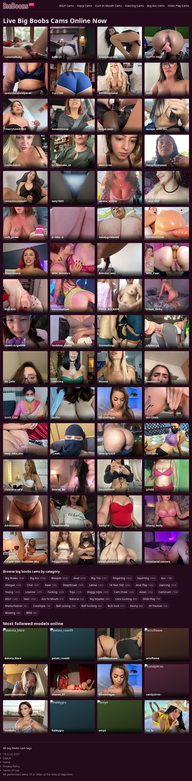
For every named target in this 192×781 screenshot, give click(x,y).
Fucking (56, 592)
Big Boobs (14, 578)
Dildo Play (151, 599)
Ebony (136, 606)
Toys (75, 592)
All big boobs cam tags (17, 748)
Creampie (41, 606)
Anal (80, 578)
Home (6, 762)
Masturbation (16, 606)
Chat (33, 585)
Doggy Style (97, 592)
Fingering (122, 578)
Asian (146, 592)
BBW (31, 613)
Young (12, 592)
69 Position (158, 606)
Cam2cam (168, 592)
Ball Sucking (91, 606)
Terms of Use (11, 770)
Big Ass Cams (156, 6)
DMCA (7, 758)
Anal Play (145, 585)
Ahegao (13, 585)
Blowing (12, 613)
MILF (11, 599)
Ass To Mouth (53, 599)
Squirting (146, 578)
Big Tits (99, 578)
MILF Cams (66, 6)
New (51, 585)
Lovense (33, 592)
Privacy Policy (11, 766)
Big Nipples (100, 599)
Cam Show (124, 592)
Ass (166, 578)
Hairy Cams (84, 6)
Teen (29, 599)
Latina (96, 585)
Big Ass (38, 578)
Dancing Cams (134, 6)
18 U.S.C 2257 (11, 754)
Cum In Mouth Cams (108, 6)
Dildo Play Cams (178, 6)
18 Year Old (119, 585)
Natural (76, 599)
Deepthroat (73, 585)
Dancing (167, 585)
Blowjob (59, 578)
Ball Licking (66, 606)
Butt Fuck (116, 606)
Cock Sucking (126, 599)
